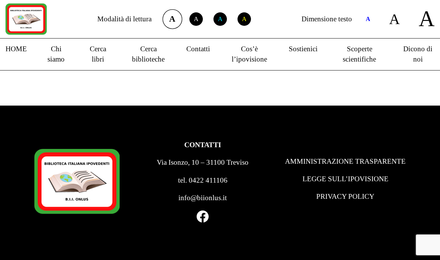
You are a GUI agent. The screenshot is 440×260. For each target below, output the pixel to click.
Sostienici (303, 49)
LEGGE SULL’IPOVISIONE (345, 179)
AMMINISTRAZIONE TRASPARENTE (345, 161)
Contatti (198, 49)
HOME (16, 49)
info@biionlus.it (202, 198)
